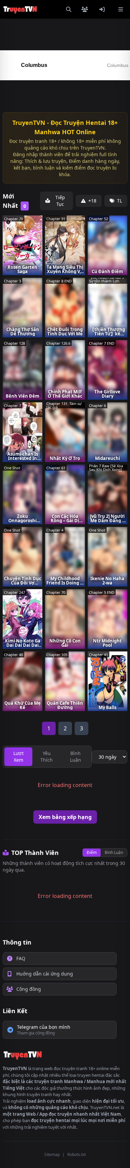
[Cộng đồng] (86, 9)
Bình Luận (114, 852)
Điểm (92, 852)
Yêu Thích (46, 756)
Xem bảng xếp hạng (65, 817)
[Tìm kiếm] (68, 9)
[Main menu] (120, 9)
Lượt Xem (18, 756)
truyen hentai (90, 1075)
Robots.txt (76, 1154)
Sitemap (52, 1154)
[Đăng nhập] (103, 9)
